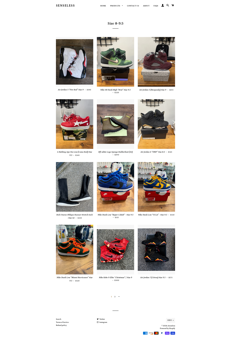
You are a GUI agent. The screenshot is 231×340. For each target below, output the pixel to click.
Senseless (65, 5)
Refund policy (61, 325)
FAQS (156, 6)
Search (58, 319)
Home (103, 6)
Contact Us (133, 6)
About (146, 6)
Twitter (102, 319)
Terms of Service (62, 322)
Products (115, 6)
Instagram (103, 322)
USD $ (169, 320)
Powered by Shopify (167, 328)
